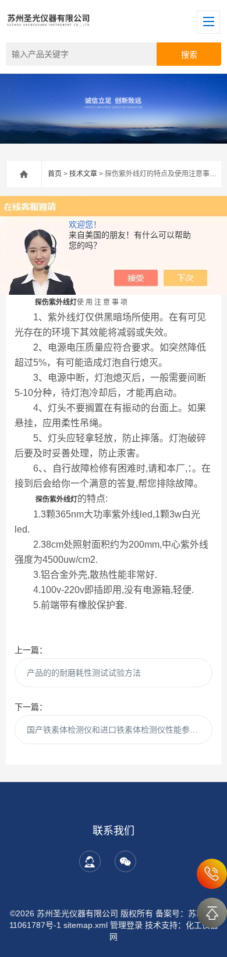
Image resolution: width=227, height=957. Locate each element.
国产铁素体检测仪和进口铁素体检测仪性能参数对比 (120, 729)
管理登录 (126, 925)
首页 (55, 174)
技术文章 (83, 174)
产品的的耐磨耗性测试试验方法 (84, 672)
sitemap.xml (85, 925)
